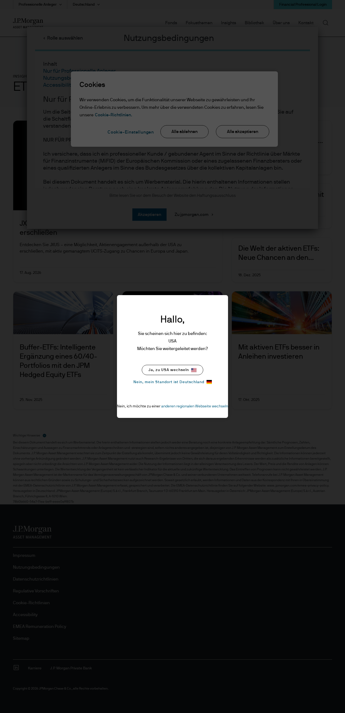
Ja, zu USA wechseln (169, 370)
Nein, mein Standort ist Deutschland (168, 382)
